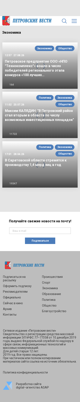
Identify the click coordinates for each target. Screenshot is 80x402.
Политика (45, 97)
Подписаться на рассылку (14, 278)
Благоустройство (54, 311)
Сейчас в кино (13, 303)
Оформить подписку (17, 286)
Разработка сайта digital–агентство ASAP (32, 385)
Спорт (46, 282)
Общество (65, 48)
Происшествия (52, 277)
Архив (7, 309)
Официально (12, 297)
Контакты (9, 314)
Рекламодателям (15, 291)
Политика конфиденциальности (25, 372)
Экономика (44, 48)
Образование (51, 294)
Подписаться (40, 240)
